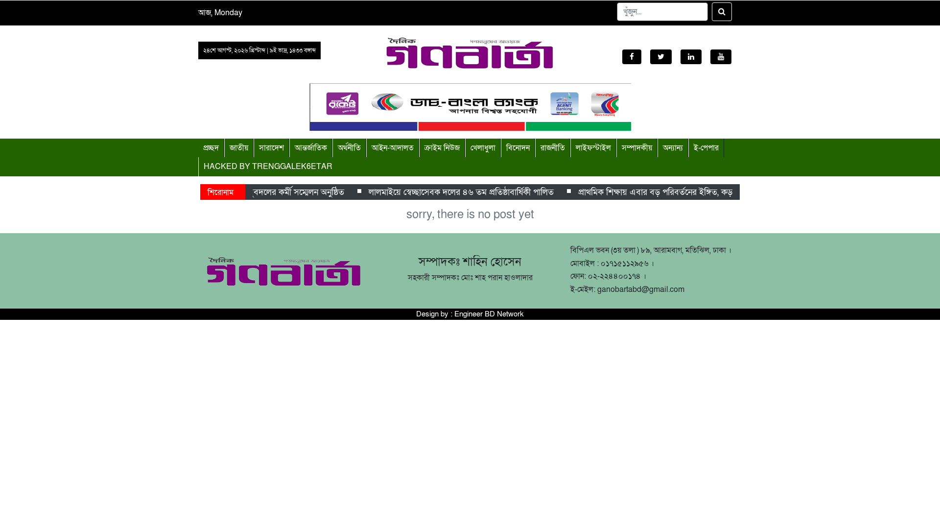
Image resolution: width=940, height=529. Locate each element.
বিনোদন (518, 148)
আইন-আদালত (393, 148)
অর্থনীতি (349, 148)
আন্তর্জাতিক (311, 148)
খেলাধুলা (482, 148)
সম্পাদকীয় (637, 148)
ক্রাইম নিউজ (442, 148)
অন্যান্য (673, 148)
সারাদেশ (271, 148)
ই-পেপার (706, 148)
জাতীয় (239, 148)
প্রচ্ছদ (211, 148)
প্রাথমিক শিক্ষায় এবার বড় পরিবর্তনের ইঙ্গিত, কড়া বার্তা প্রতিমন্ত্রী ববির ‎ (686, 192)
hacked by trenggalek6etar (268, 166)
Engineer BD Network (489, 314)
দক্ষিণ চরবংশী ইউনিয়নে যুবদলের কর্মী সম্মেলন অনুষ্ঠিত (253, 192)
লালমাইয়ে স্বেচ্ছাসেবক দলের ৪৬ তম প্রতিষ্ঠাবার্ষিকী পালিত (457, 192)
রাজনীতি (552, 148)
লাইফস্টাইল (593, 148)
